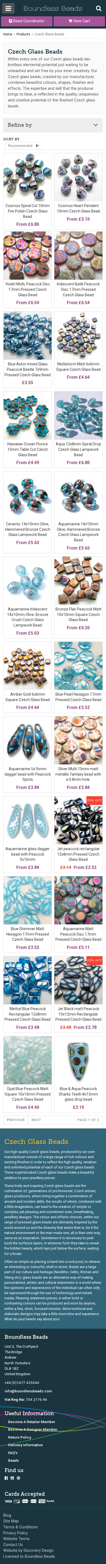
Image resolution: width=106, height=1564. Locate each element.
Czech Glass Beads (49, 34)
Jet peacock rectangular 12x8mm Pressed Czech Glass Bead (78, 854)
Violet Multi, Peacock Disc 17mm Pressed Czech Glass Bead (27, 289)
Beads (13, 1460)
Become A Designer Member (32, 1429)
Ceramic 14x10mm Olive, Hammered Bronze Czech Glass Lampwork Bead (27, 529)
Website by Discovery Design (28, 1550)
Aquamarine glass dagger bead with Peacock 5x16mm (27, 854)
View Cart (81, 21)
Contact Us (13, 1545)
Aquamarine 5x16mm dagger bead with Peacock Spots (28, 774)
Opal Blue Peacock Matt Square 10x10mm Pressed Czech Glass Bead (28, 1094)
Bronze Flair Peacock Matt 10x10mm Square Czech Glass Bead (78, 614)
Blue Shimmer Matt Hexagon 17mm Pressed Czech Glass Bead (27, 934)
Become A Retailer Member (31, 1422)
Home (7, 34)
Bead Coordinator (28, 21)
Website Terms (16, 1539)
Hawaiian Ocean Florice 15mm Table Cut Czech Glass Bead (27, 449)
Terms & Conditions (20, 1527)
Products (23, 34)
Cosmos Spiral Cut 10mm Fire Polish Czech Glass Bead (27, 210)
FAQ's (12, 1453)
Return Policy (19, 1437)
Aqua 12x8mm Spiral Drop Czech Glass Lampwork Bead (78, 449)
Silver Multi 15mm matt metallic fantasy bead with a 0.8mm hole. (78, 774)
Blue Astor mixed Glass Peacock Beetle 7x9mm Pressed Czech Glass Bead (28, 369)
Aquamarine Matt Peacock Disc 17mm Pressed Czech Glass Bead (78, 934)
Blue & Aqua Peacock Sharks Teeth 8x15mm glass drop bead (78, 1094)
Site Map (11, 1521)
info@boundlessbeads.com (28, 1391)
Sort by (11, 139)
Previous (16, 1120)
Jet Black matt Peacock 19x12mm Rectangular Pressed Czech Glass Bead (78, 1014)
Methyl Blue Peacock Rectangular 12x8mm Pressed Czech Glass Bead (28, 1014)
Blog (7, 1515)
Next (36, 1120)
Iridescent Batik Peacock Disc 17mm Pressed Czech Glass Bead (78, 289)
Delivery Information (25, 1445)
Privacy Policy (15, 1533)
